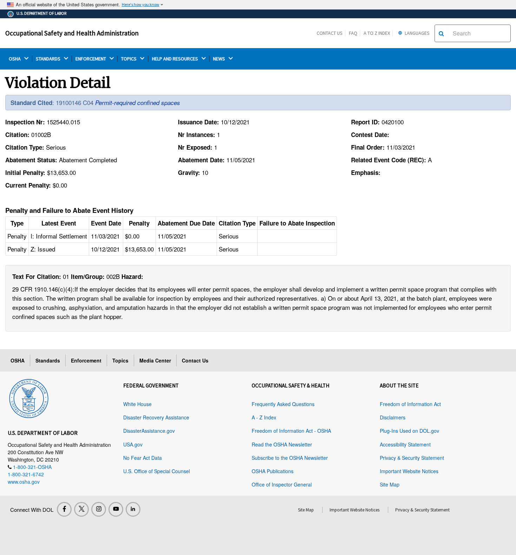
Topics (120, 360)
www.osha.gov (24, 481)
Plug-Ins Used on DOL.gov (409, 430)
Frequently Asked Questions (283, 403)
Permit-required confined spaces (137, 102)
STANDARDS (48, 59)
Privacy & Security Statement (412, 457)
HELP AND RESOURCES (175, 59)
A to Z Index (377, 33)
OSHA (15, 59)
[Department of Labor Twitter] (81, 509)
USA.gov (133, 444)
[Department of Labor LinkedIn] (133, 509)
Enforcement (86, 360)
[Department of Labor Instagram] (98, 509)
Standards (47, 360)
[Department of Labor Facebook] (64, 509)
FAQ (353, 33)
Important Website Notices (409, 471)
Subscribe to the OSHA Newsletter (290, 457)
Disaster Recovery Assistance (156, 417)
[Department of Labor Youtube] (115, 509)
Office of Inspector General (282, 484)
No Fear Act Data (142, 457)
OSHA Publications (272, 471)
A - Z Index (264, 417)
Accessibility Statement (405, 444)
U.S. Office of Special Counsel (156, 471)
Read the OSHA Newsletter (282, 444)
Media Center (155, 360)
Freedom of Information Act (410, 403)
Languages (417, 33)
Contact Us (330, 33)
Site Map (389, 484)
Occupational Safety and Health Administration (72, 33)
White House (137, 403)
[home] (29, 397)
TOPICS (129, 59)
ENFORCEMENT (91, 59)
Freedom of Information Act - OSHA (291, 430)
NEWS (219, 59)
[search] (441, 33)
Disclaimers (392, 417)
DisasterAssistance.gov (149, 430)
